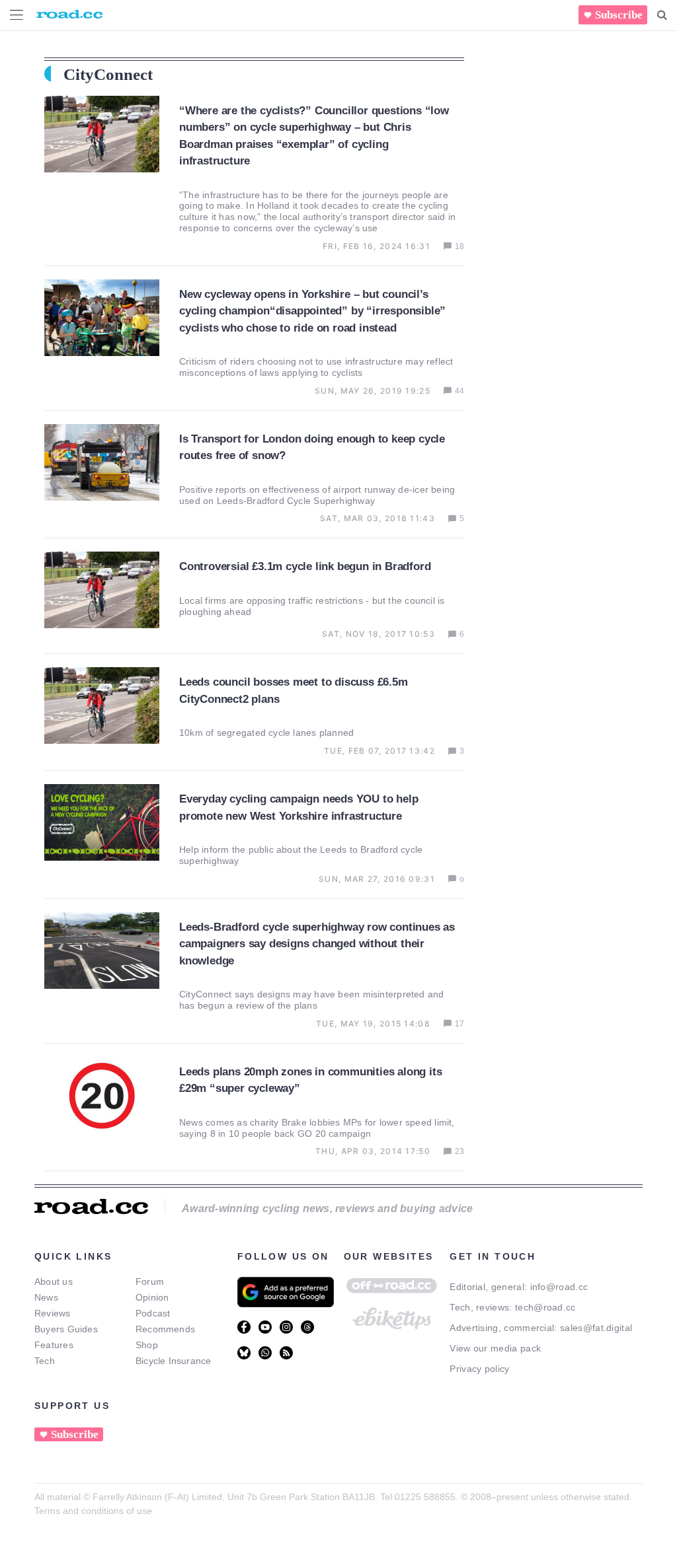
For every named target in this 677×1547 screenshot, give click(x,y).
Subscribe (619, 15)
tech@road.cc (545, 1307)
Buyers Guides (66, 1329)
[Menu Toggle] (16, 15)
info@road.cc (559, 1286)
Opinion (152, 1297)
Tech (44, 1360)
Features (53, 1345)
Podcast (153, 1313)
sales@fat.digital (596, 1327)
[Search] (662, 15)
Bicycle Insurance (174, 1360)
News (46, 1297)
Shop (147, 1345)
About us (53, 1281)
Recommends (165, 1329)
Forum (150, 1281)
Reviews (52, 1313)
